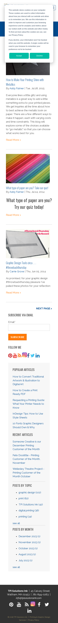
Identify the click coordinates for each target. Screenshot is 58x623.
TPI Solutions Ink (31, 504)
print (24, 498)
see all (16, 523)
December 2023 (29, 536)
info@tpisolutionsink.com (28, 598)
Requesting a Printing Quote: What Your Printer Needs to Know (29, 404)
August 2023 (27, 554)
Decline (39, 56)
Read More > (13, 139)
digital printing (29, 510)
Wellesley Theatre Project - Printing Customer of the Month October (28, 472)
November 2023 (30, 542)
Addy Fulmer (17, 88)
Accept (19, 56)
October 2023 (28, 548)
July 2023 (25, 560)
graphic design (30, 492)
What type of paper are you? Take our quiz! (27, 187)
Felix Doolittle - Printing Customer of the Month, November (26, 459)
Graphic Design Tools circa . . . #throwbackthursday (21, 265)
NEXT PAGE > (44, 308)
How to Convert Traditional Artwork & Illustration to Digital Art (28, 380)
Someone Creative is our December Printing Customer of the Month (27, 445)
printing (25, 516)
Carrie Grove (17, 271)
